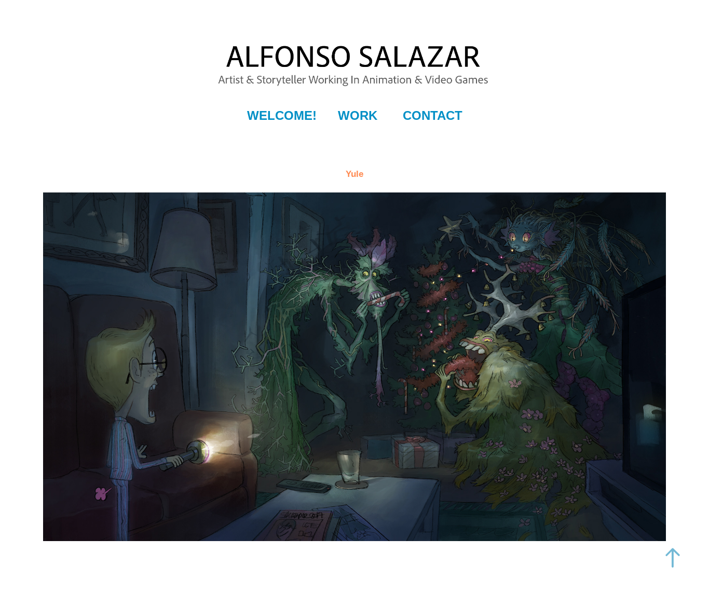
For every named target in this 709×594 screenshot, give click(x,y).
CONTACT (432, 115)
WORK (357, 115)
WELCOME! (282, 115)
